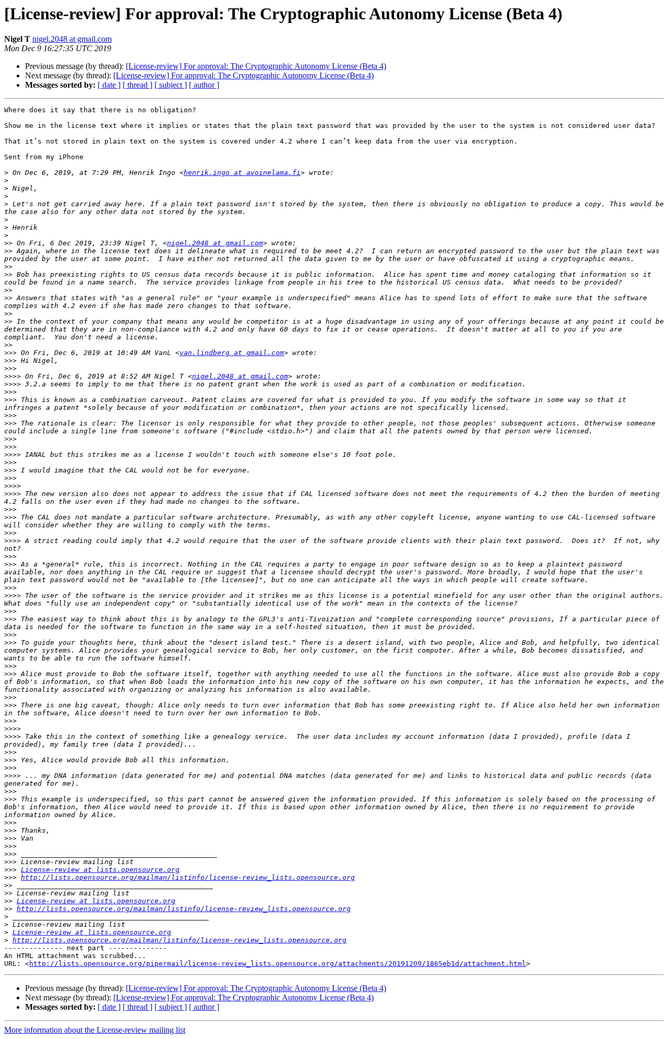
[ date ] (109, 84)
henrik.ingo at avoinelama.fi (242, 172)
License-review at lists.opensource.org (100, 869)
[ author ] (204, 84)
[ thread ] (137, 84)
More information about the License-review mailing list (94, 1029)
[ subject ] (170, 84)
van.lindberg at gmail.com (232, 353)
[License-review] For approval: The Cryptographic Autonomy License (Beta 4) (256, 66)
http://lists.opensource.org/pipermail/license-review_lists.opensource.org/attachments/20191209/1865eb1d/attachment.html (277, 963)
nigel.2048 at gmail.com (72, 38)
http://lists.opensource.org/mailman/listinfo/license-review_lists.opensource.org (188, 877)
